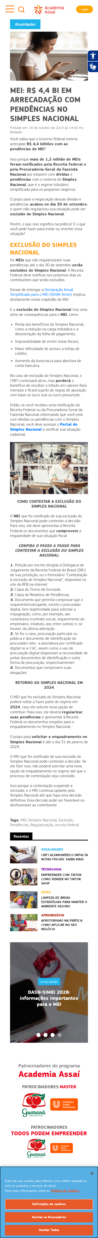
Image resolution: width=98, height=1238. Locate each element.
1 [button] (38, 1035)
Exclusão (66, 820)
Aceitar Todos (49, 1230)
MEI (24, 820)
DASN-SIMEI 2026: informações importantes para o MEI (49, 998)
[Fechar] (91, 1173)
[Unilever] (64, 1104)
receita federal (67, 825)
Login (84, 9)
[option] (49, 992)
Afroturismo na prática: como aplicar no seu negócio (62, 924)
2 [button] (45, 1035)
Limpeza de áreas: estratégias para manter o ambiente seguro (64, 902)
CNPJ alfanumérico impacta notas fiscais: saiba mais (64, 857)
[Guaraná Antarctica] (34, 1104)
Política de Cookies (65, 1191)
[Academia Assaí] (49, 9)
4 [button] (60, 1035)
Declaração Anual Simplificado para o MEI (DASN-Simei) (41, 292)
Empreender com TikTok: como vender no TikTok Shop (61, 879)
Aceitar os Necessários (49, 1217)
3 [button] (53, 1035)
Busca (21, 9)
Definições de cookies (49, 1204)
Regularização (41, 825)
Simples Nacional (42, 820)
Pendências (19, 825)
